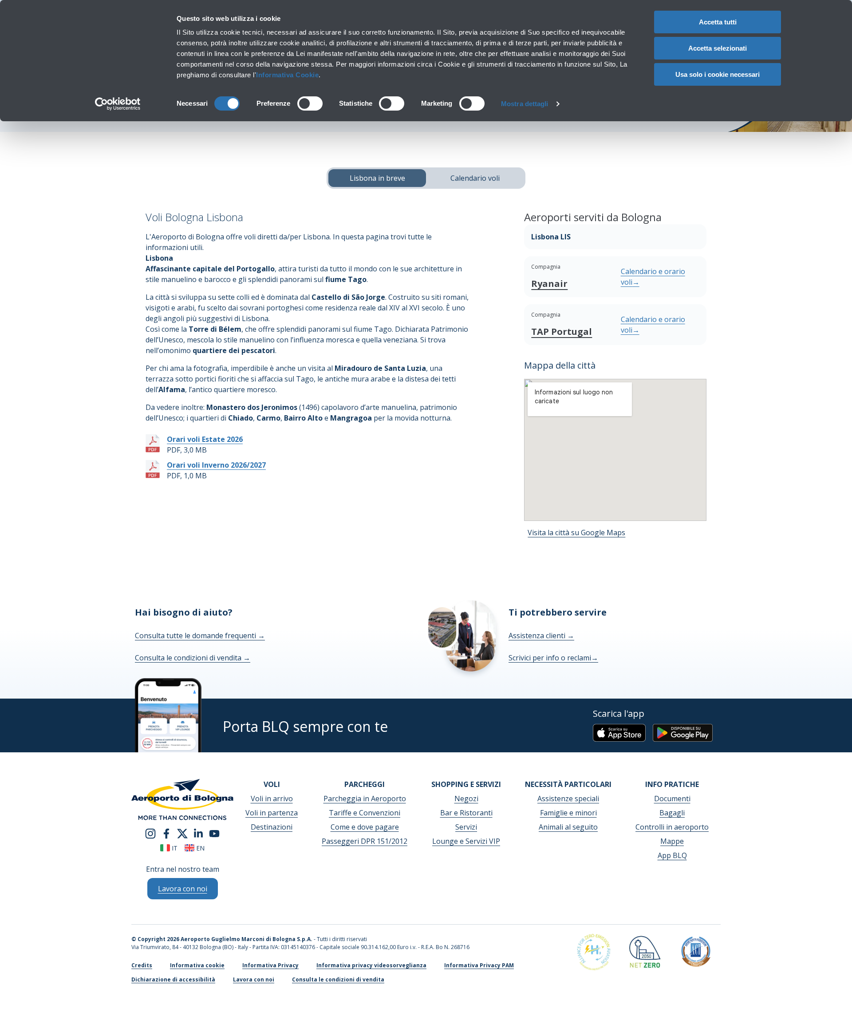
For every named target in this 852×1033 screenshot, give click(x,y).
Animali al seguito (568, 827)
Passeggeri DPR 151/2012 (364, 841)
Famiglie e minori (568, 813)
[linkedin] (198, 833)
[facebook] (166, 833)
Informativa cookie (197, 965)
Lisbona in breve (377, 178)
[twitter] (182, 833)
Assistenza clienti (541, 635)
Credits (141, 965)
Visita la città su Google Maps (576, 532)
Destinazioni (271, 827)
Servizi (466, 827)
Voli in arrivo (272, 798)
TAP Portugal (561, 332)
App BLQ (672, 855)
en (199, 848)
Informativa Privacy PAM (479, 965)
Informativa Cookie (287, 75)
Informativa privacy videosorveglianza (371, 965)
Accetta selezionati (717, 48)
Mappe (672, 841)
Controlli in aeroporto (672, 827)
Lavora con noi (253, 979)
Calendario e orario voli (653, 276)
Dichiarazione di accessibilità (173, 979)
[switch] (310, 103)
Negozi (466, 798)
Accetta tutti (718, 22)
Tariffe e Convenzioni (364, 813)
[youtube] (214, 833)
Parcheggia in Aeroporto (364, 798)
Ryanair (549, 284)
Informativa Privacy (270, 965)
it (174, 848)
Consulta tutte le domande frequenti (200, 635)
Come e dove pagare (365, 827)
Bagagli (672, 813)
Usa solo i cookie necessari (717, 74)
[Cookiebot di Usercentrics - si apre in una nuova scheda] (118, 104)
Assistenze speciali (568, 798)
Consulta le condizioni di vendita (192, 658)
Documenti (672, 798)
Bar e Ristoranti (466, 813)
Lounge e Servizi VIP (466, 841)
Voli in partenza (271, 813)
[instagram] (150, 833)
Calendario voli (475, 178)
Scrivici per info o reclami (553, 658)
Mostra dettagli (524, 103)
